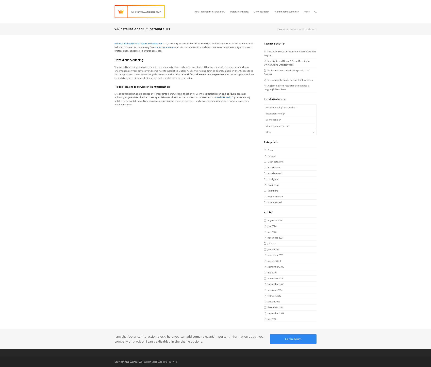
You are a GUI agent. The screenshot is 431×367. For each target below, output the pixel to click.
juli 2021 (272, 243)
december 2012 (275, 307)
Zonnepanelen (273, 119)
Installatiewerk (275, 173)
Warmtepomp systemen (278, 125)
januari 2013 (274, 301)
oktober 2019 (274, 260)
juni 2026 (272, 226)
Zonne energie (275, 196)
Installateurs (274, 167)
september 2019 (276, 266)
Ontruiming (273, 184)
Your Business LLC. (134, 361)
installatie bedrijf (223, 97)
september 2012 (276, 313)
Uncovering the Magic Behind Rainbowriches (290, 79)
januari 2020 (274, 249)
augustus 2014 (275, 289)
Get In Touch (293, 339)
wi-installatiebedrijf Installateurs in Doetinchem (138, 43)
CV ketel (272, 155)
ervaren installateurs (164, 47)
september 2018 (276, 284)
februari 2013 (274, 295)
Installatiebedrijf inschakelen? (281, 107)
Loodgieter (273, 179)
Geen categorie (276, 161)
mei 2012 (272, 318)
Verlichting (273, 190)
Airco (270, 150)
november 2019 (275, 255)
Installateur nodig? (275, 113)
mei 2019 (272, 272)
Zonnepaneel (275, 202)
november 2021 (275, 237)
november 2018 (275, 278)
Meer (268, 132)
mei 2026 (272, 231)
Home (281, 29)
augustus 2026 (275, 220)
